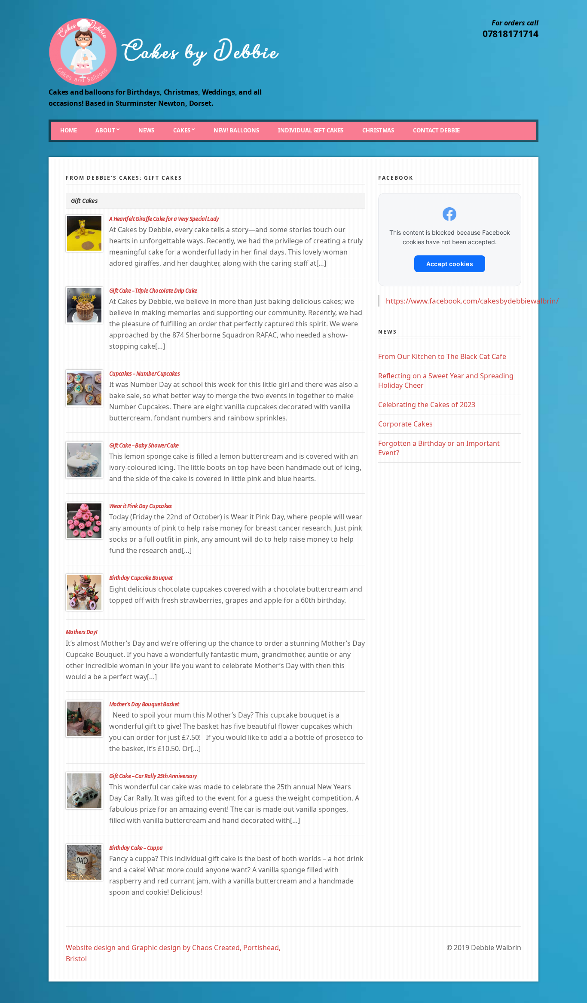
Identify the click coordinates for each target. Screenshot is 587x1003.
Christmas (378, 130)
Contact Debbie (436, 130)
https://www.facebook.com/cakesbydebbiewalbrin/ (472, 301)
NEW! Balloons (236, 130)
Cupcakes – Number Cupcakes (144, 373)
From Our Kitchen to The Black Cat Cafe (442, 356)
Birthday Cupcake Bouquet (140, 578)
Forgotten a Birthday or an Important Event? (439, 448)
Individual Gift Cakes (310, 130)
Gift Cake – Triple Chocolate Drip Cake (153, 290)
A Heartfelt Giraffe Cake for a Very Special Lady (164, 219)
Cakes (181, 130)
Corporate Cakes (405, 424)
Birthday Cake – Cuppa (135, 848)
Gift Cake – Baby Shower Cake (144, 445)
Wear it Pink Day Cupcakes (140, 506)
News (146, 130)
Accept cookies (449, 263)
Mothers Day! (81, 632)
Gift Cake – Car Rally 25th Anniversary (153, 776)
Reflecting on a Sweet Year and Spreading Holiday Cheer (446, 380)
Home (68, 130)
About (105, 130)
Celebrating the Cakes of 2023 (426, 404)
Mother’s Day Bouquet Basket (144, 704)
